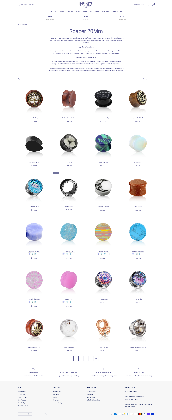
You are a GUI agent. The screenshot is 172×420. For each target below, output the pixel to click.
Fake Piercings (22, 403)
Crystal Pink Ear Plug (34, 299)
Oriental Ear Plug (68, 207)
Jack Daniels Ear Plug (103, 118)
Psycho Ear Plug (103, 299)
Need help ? (56, 394)
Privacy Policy (90, 394)
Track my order (57, 391)
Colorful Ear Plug (103, 251)
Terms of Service (91, 391)
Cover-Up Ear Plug (103, 162)
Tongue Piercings (22, 397)
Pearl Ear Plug (137, 162)
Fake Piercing (105, 12)
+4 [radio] (73, 301)
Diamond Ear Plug (103, 347)
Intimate (97, 12)
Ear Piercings (21, 394)
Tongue (78, 12)
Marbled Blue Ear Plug (138, 251)
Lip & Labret (70, 12)
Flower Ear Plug (138, 299)
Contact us (55, 397)
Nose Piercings (22, 391)
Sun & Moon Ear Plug (103, 207)
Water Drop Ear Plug (34, 162)
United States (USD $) (139, 4)
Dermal (85, 12)
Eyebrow (62, 12)
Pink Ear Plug (68, 299)
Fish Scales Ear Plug (34, 207)
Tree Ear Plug (34, 118)
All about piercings (57, 403)
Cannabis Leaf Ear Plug (34, 347)
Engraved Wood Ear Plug (138, 118)
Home (19, 24)
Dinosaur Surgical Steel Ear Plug (138, 347)
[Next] (96, 358)
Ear (56, 12)
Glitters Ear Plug (138, 207)
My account (56, 400)
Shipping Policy (91, 397)
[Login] (149, 5)
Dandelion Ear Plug (69, 347)
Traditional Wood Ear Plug (68, 118)
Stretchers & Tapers (117, 12)
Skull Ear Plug (68, 162)
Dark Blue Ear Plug (34, 251)
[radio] (29, 254)
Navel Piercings (22, 400)
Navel (90, 12)
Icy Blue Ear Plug (68, 251)
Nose (51, 12)
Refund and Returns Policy (93, 400)
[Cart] (153, 5)
